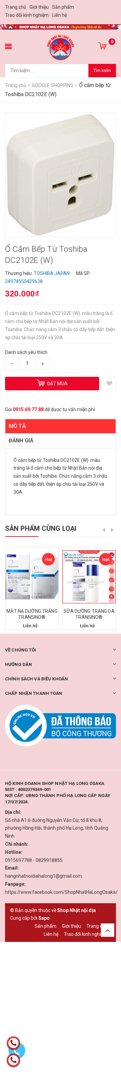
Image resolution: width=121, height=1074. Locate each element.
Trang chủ (15, 7)
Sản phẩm (63, 7)
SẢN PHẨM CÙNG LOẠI (41, 528)
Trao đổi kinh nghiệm (27, 15)
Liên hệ (59, 15)
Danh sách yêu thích (26, 352)
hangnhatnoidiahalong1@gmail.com (43, 876)
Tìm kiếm (102, 70)
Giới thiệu (39, 7)
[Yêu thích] (109, 383)
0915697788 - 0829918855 (34, 860)
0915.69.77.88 (28, 409)
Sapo (44, 918)
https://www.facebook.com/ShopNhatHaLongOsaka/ (61, 892)
